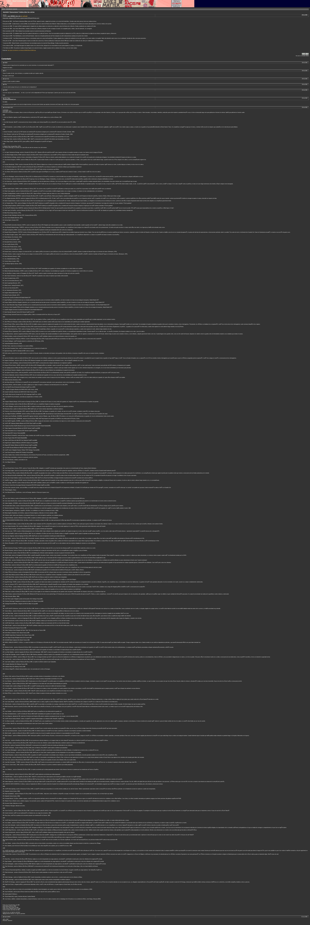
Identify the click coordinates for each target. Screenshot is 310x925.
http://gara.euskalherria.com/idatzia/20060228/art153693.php (22, 50)
